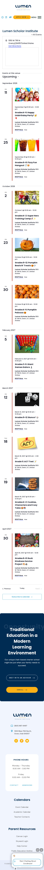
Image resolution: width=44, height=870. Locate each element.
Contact (14, 785)
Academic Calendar (22, 812)
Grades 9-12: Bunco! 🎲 (26, 417)
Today (22, 588)
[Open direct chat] (37, 850)
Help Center (22, 846)
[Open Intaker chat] (15, 869)
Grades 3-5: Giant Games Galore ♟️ (24, 366)
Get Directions (14, 46)
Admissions (27, 785)
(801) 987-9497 (20, 726)
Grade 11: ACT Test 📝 (25, 461)
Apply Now (21, 17)
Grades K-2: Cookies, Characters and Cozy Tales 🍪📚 (26, 505)
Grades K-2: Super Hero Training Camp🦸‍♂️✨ (27, 217)
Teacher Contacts (22, 817)
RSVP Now (19, 130)
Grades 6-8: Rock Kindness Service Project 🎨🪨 (24, 561)
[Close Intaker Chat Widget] (41, 850)
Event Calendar (22, 807)
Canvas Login (22, 836)
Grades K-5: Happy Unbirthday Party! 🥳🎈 (26, 115)
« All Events (37, 34)
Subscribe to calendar (21, 597)
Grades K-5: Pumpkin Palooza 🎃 (26, 311)
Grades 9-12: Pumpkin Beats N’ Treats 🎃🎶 (26, 264)
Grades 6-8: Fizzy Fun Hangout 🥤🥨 (26, 164)
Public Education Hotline (22, 851)
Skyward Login (22, 841)
